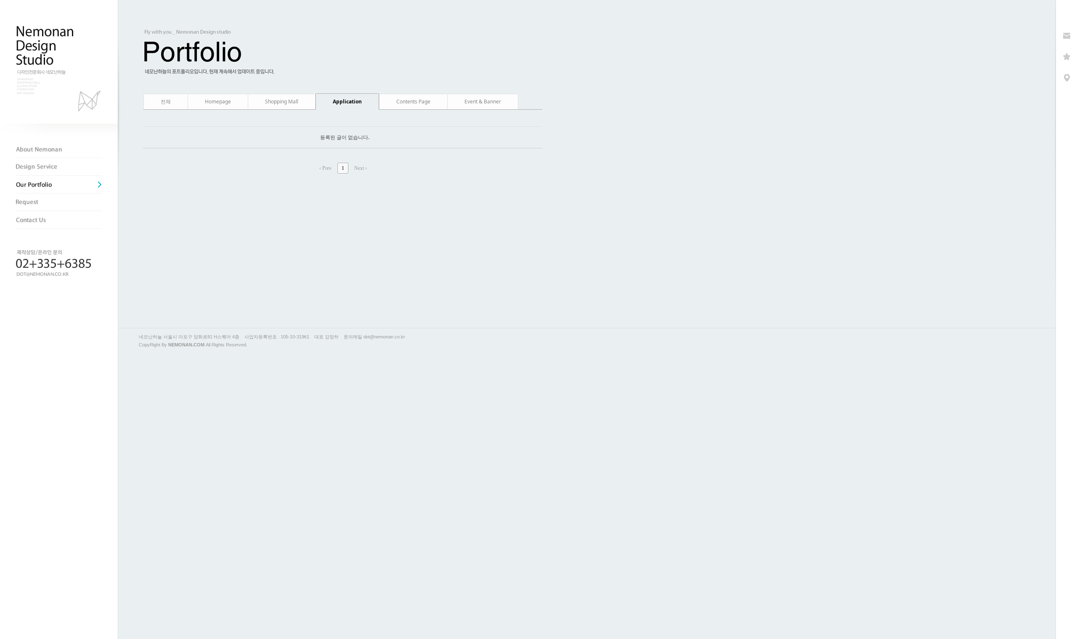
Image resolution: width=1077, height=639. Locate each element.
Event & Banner (482, 101)
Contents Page (413, 101)
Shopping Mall (281, 101)
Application (347, 101)
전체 (166, 101)
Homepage (218, 101)
